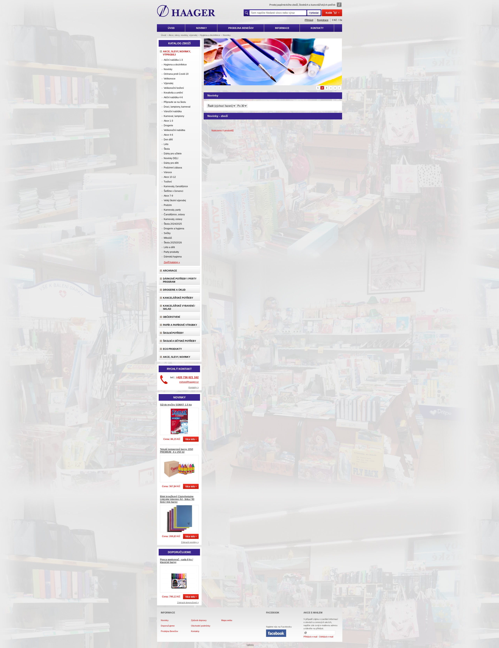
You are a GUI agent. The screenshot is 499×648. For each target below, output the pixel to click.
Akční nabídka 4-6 (173, 97)
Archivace (170, 270)
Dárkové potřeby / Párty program (179, 280)
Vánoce (168, 172)
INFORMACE (282, 28)
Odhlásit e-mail (326, 637)
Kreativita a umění (173, 92)
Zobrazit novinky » (190, 542)
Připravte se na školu (175, 102)
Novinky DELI (171, 158)
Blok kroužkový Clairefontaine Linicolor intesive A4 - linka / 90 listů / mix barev (177, 499)
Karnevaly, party (172, 209)
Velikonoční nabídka (174, 130)
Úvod (163, 35)
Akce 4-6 (168, 135)
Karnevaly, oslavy (173, 219)
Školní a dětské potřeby (179, 341)
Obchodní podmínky (200, 626)
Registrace (322, 20)
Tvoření (168, 181)
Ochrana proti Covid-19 (176, 74)
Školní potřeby (173, 333)
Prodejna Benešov (169, 631)
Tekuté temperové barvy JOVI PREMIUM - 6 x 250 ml (176, 450)
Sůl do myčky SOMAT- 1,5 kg (176, 404)
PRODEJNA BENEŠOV (241, 28)
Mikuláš (168, 238)
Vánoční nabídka (173, 111)
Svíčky (167, 233)
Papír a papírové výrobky (180, 325)
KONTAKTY (317, 28)
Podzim (168, 205)
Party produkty (171, 252)
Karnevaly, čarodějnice (176, 186)
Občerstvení (171, 317)
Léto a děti (169, 247)
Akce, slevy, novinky (176, 357)
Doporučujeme (168, 626)
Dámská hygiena (173, 256)
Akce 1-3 (168, 120)
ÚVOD (171, 28)
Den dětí (168, 139)
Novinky (168, 69)
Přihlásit (309, 20)
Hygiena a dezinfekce (175, 64)
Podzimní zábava (173, 167)
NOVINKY (201, 28)
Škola (167, 149)
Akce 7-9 (168, 195)
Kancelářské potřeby (178, 297)
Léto (166, 144)
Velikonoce (169, 78)
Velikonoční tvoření (174, 88)
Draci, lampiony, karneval (177, 106)
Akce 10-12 (170, 177)
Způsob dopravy (199, 620)
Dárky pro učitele (173, 153)
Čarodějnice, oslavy (174, 214)
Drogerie (168, 125)
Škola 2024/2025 (173, 224)
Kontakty (195, 631)
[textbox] (278, 12)
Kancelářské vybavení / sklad (179, 307)
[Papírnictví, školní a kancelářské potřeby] (186, 11)
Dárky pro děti (171, 163)
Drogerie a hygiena (174, 228)
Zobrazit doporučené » (188, 602)
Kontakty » (193, 387)
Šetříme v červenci (173, 191)
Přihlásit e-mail (310, 637)
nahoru (250, 645)
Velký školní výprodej (175, 200)
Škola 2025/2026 (173, 242)
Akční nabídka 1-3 (173, 60)
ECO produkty (172, 349)
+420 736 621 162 (187, 377)
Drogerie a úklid (174, 289)
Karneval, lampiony (174, 116)
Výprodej (168, 83)
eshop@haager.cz (189, 382)
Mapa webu (226, 620)
